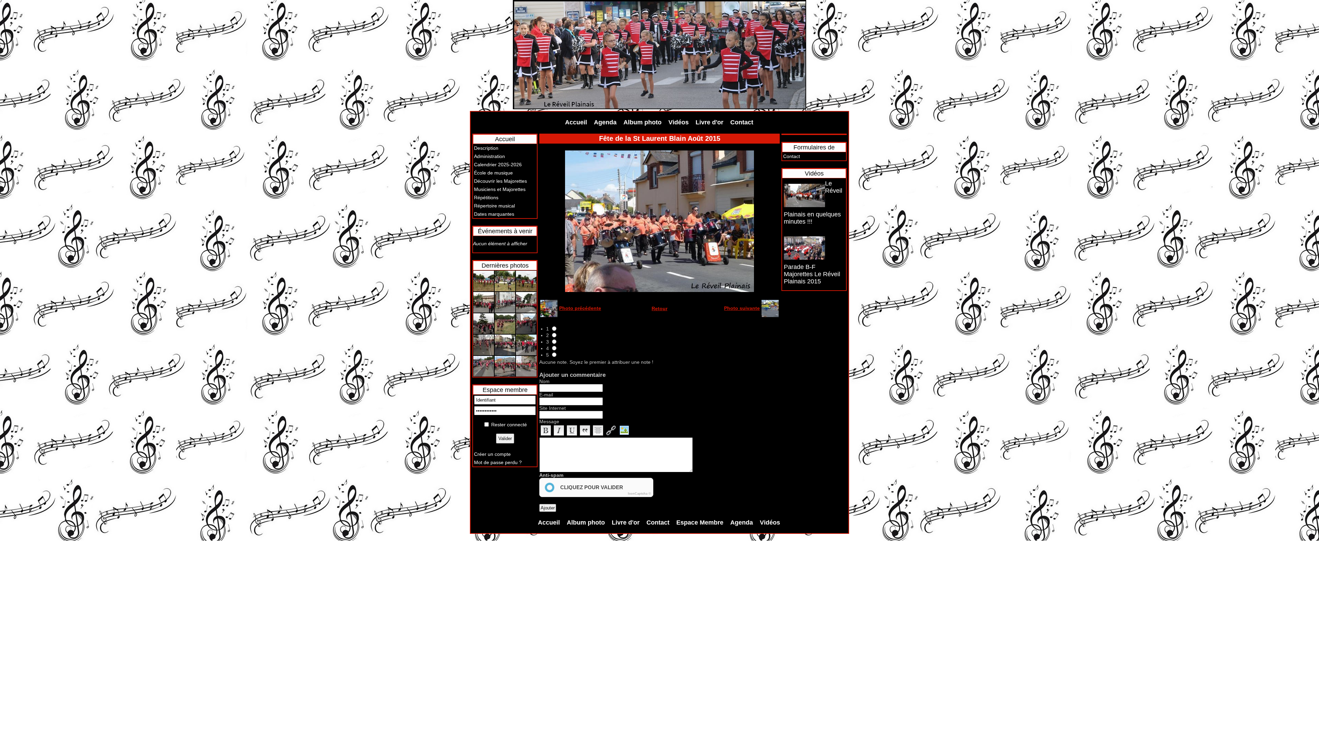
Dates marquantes (494, 214)
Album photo (642, 122)
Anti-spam (551, 475)
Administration (489, 156)
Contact (741, 122)
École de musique (493, 173)
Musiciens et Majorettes (500, 189)
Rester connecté (509, 424)
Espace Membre (699, 522)
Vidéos (678, 122)
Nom (544, 381)
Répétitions (486, 197)
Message (549, 421)
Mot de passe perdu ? (498, 462)
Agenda (605, 122)
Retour (659, 308)
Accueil (576, 122)
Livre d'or (709, 122)
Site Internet (552, 408)
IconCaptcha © (639, 493)
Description (486, 148)
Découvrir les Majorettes (500, 181)
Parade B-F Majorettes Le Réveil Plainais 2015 (812, 274)
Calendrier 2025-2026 (498, 164)
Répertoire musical (494, 206)
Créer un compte (492, 454)
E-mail (546, 394)
